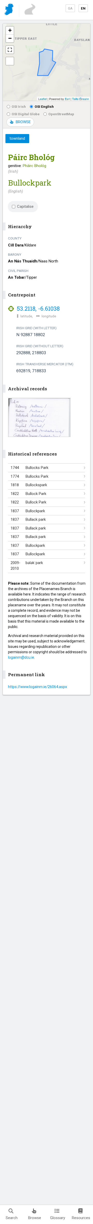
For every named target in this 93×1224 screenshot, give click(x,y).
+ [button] (10, 30)
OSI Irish (19, 106)
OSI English (44, 106)
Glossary (57, 1217)
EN (83, 8)
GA (70, 8)
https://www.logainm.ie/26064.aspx (37, 686)
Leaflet (42, 99)
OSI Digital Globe (26, 114)
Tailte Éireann (80, 99)
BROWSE (23, 122)
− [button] (10, 38)
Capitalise (25, 206)
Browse (34, 1217)
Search (12, 1217)
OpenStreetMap (61, 114)
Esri (67, 99)
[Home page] (9, 10)
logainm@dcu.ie (21, 657)
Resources (81, 1217)
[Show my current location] (10, 61)
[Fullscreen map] (10, 50)
